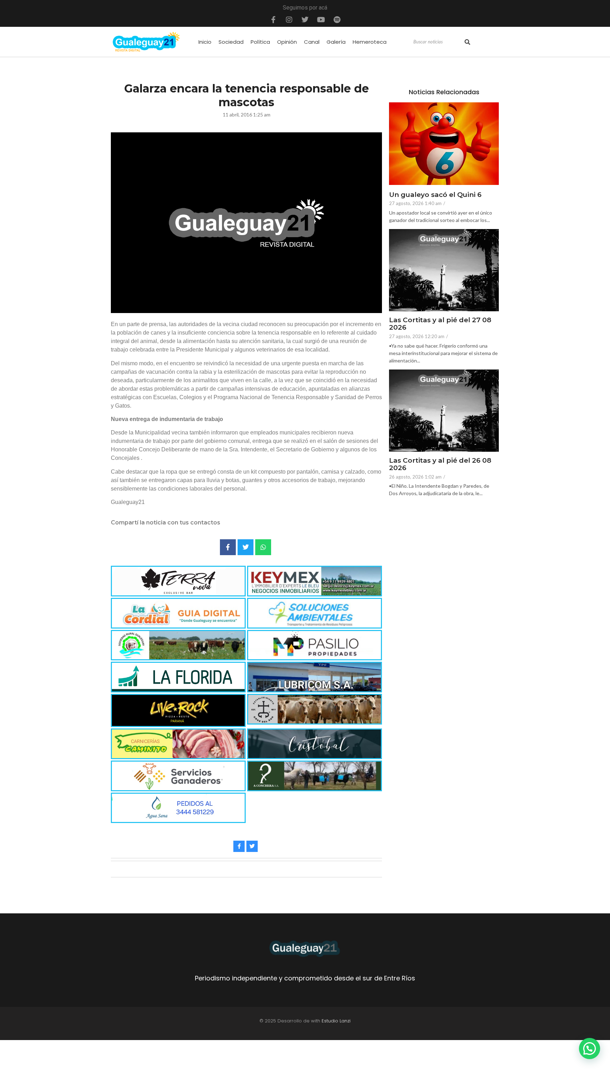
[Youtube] (321, 20)
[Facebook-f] (273, 20)
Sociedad (231, 42)
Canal (311, 42)
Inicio (204, 42)
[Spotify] (337, 20)
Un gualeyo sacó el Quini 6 (435, 195)
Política (260, 42)
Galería (336, 42)
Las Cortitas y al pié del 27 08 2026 (440, 324)
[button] (589, 1048)
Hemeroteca (370, 42)
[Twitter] (305, 20)
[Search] (467, 42)
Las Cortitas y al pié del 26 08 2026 (440, 464)
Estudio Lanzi (336, 1020)
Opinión (287, 42)
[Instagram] (289, 20)
